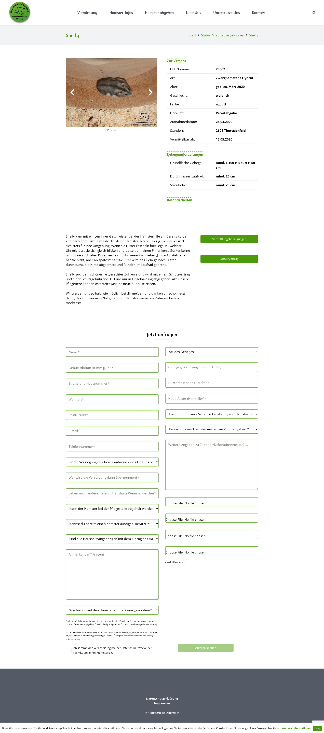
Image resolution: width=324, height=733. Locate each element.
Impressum (162, 703)
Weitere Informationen (296, 728)
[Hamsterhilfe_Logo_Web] (20, 12)
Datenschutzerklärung (162, 698)
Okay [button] (317, 728)
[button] (99, 12)
